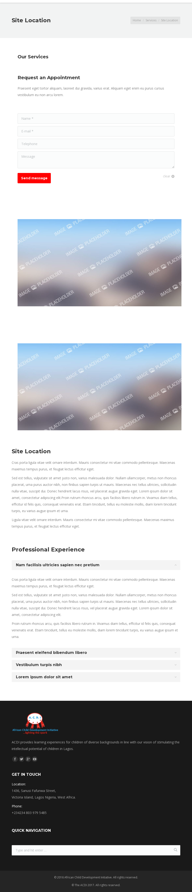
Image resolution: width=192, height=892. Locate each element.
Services (151, 20)
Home (137, 20)
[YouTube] (34, 759)
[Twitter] (21, 759)
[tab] (96, 565)
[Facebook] (15, 759)
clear (166, 176)
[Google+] (28, 759)
